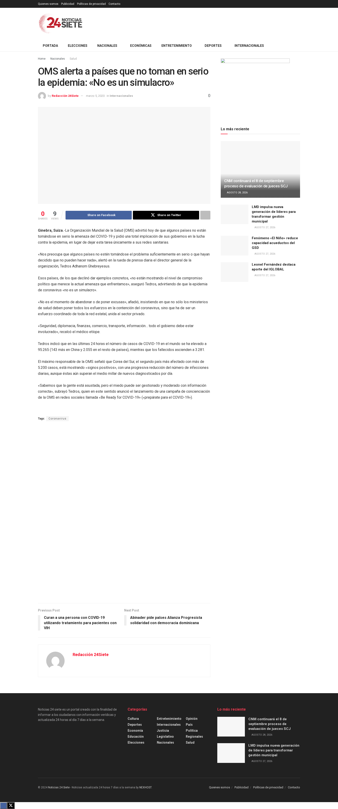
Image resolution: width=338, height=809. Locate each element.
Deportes (135, 724)
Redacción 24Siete (65, 95)
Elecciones (77, 45)
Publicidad (67, 4)
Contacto (114, 4)
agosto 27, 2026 (264, 227)
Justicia (163, 730)
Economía (135, 730)
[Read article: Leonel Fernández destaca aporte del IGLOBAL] (234, 272)
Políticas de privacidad (91, 4)
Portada (50, 45)
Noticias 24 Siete (59, 787)
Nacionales (57, 58)
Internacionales (169, 724)
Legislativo (165, 736)
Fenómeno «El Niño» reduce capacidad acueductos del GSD (275, 243)
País (189, 724)
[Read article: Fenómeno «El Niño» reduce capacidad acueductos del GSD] (234, 246)
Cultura (133, 718)
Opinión (192, 718)
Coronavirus (57, 418)
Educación (136, 736)
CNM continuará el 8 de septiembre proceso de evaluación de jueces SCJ (269, 724)
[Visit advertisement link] (124, 512)
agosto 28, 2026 (237, 192)
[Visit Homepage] (60, 24)
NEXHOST (145, 787)
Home (42, 58)
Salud (73, 58)
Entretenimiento (169, 718)
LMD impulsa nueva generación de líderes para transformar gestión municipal (273, 750)
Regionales (194, 736)
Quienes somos (48, 4)
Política (192, 730)
